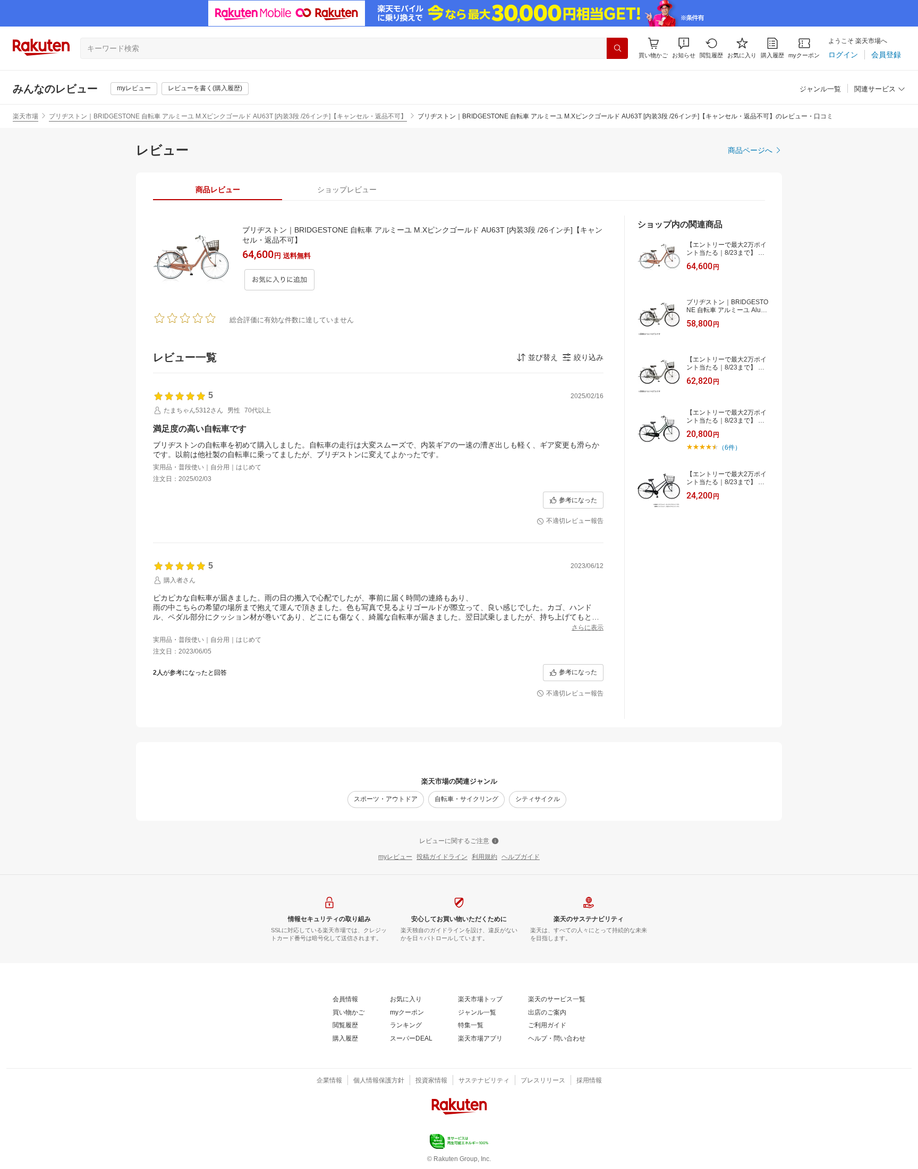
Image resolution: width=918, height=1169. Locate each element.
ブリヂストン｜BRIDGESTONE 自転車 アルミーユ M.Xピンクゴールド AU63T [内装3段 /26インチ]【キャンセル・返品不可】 (228, 116)
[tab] (217, 189)
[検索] (617, 48)
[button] (683, 48)
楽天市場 (25, 116)
